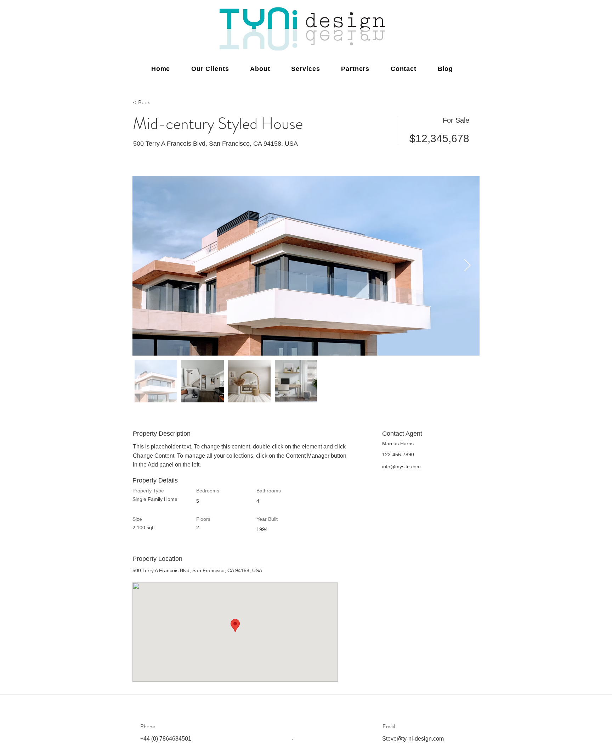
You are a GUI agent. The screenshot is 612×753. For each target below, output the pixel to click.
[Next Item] (467, 266)
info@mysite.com (401, 466)
